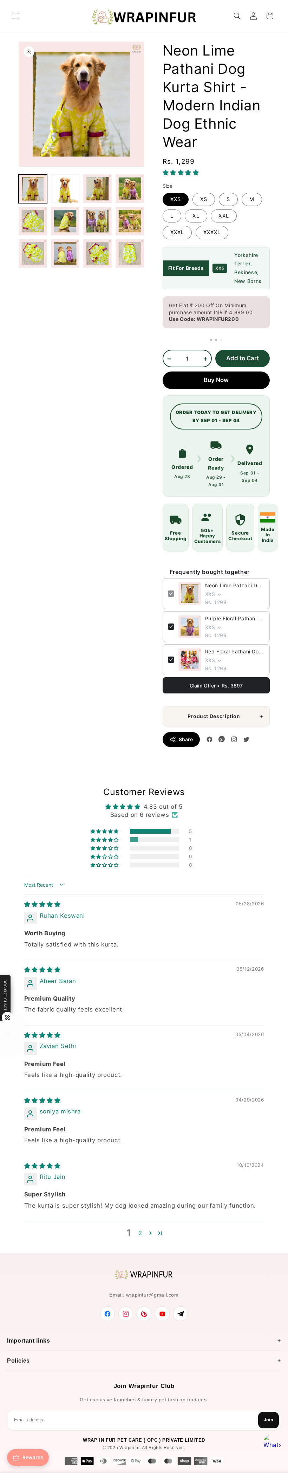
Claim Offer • (216, 686)
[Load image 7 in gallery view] (97, 221)
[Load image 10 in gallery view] (65, 253)
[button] (15, 16)
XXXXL (212, 232)
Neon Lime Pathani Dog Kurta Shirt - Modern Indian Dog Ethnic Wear (234, 585)
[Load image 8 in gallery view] (130, 221)
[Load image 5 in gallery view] (33, 221)
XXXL (177, 232)
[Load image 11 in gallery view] (97, 253)
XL (195, 216)
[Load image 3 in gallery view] (97, 188)
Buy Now (216, 379)
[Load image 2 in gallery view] (65, 188)
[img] (42, 904)
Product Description (214, 716)
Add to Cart (242, 358)
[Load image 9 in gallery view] (33, 253)
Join (268, 1419)
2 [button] (140, 1232)
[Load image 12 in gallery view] (130, 253)
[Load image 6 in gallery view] (65, 221)
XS (203, 199)
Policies (18, 1361)
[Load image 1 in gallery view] (33, 188)
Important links (28, 1341)
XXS (175, 199)
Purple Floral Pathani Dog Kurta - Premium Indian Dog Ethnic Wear (234, 618)
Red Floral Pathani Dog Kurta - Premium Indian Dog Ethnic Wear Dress (234, 651)
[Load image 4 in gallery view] (130, 188)
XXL (223, 216)
